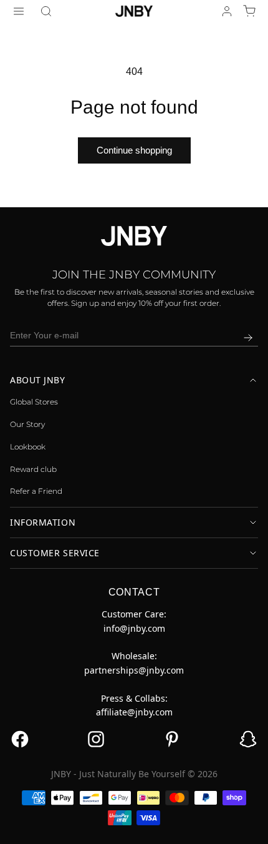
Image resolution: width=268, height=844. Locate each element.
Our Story (27, 424)
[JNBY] (134, 10)
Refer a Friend (36, 491)
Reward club (33, 469)
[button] (46, 11)
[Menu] (18, 11)
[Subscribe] (248, 338)
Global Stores (34, 401)
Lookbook (27, 446)
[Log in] (227, 11)
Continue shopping (134, 150)
